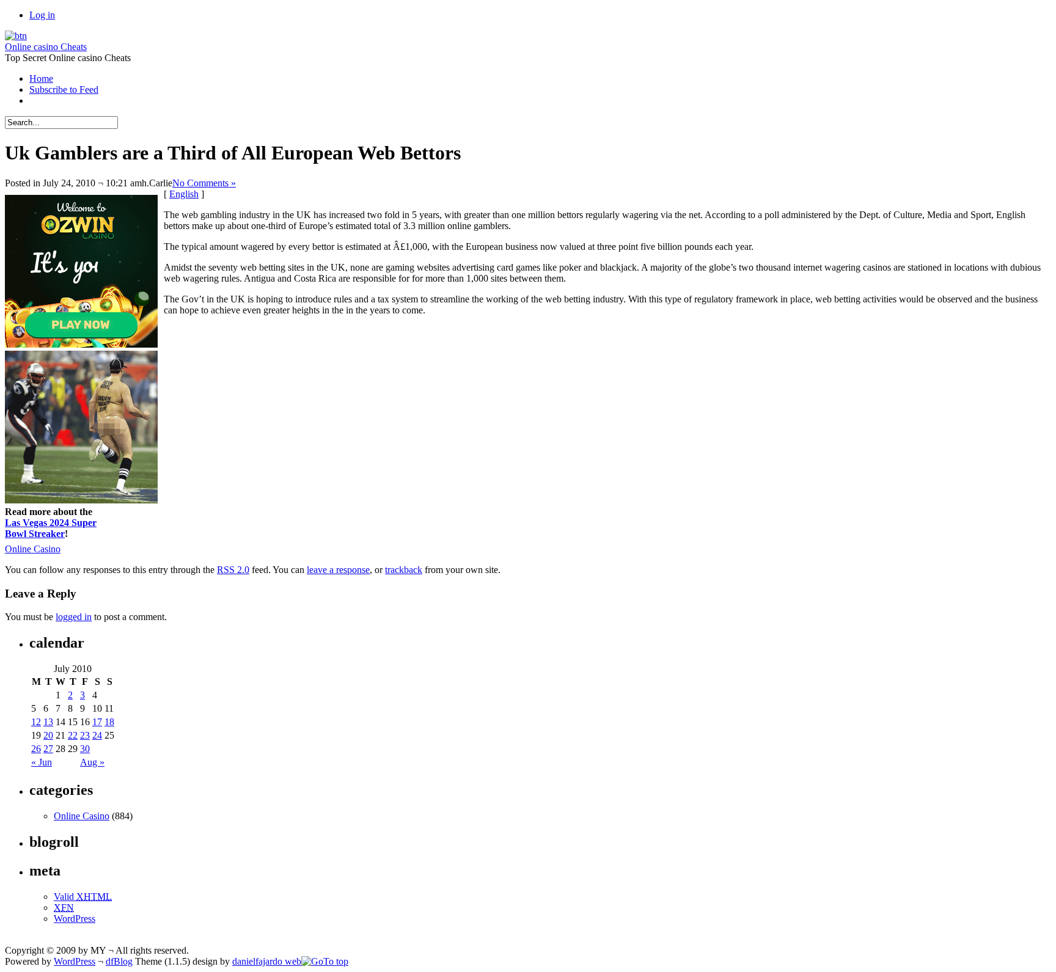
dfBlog (119, 961)
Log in (42, 15)
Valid (83, 896)
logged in (74, 617)
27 (48, 749)
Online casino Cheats (46, 47)
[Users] (16, 36)
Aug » (92, 762)
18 (109, 722)
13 (48, 722)
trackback (403, 570)
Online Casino (33, 549)
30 (85, 749)
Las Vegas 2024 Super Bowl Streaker (51, 528)
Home (41, 78)
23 (85, 735)
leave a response (338, 570)
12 (36, 722)
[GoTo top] (324, 961)
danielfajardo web (266, 961)
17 (97, 722)
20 (48, 735)
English (184, 194)
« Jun (41, 762)
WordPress (74, 918)
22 (73, 735)
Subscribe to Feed (63, 89)
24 (97, 735)
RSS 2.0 (233, 570)
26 (36, 749)
